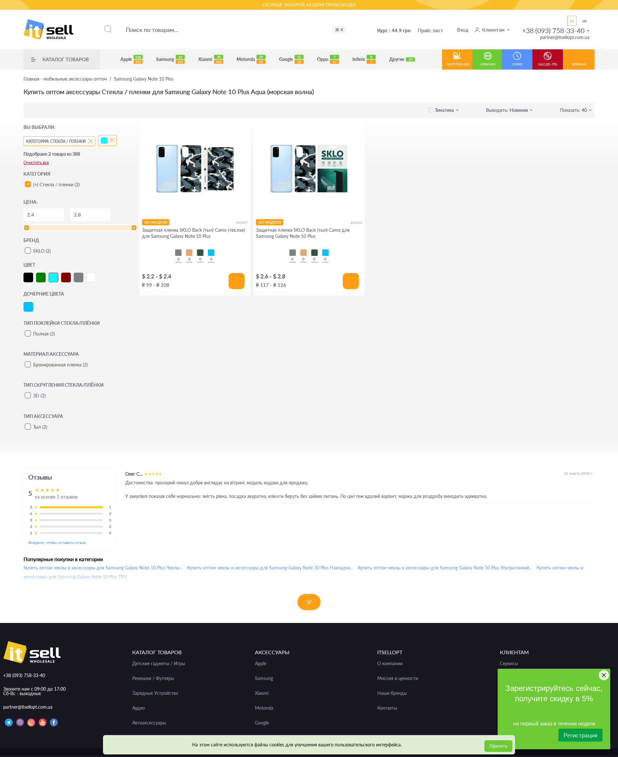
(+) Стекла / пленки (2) (56, 184)
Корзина (579, 64)
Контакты (387, 708)
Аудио (138, 708)
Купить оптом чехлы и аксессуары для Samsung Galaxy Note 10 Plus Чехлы (101, 567)
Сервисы (509, 663)
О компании (390, 663)
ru (572, 20)
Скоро (517, 64)
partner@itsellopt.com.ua (564, 37)
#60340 (356, 222)
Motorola (250, 59)
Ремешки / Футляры (153, 678)
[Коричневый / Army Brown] (189, 252)
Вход (462, 30)
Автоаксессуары (149, 723)
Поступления (457, 64)
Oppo (326, 59)
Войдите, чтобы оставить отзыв (57, 542)
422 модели (155, 222)
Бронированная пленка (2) (60, 364)
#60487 (242, 222)
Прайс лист (430, 30)
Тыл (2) (40, 427)
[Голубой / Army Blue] (211, 252)
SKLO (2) (42, 251)
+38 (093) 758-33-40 (553, 30)
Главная (65, 79)
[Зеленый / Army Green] (200, 252)
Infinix (362, 59)
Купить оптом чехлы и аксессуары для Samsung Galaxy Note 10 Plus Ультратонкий (443, 567)
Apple (130, 59)
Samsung (169, 59)
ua (584, 20)
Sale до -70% (547, 64)
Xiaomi (209, 59)
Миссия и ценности (397, 678)
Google (290, 59)
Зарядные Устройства (155, 693)
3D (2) (39, 395)
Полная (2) (44, 333)
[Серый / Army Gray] (178, 252)
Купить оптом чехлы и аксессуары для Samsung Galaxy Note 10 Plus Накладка (268, 567)
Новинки (487, 64)
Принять (498, 746)
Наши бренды (392, 693)
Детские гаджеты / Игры (158, 663)
